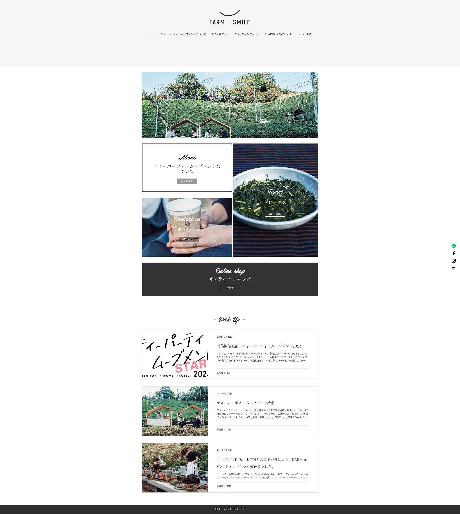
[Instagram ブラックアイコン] (453, 260)
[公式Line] (453, 246)
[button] (230, 288)
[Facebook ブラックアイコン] (453, 253)
